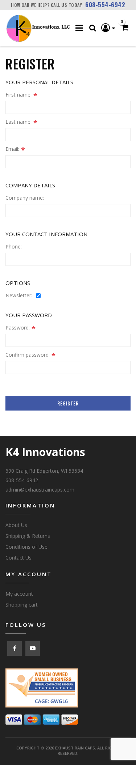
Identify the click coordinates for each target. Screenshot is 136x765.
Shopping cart (21, 604)
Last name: (18, 121)
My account (19, 593)
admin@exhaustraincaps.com (39, 489)
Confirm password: (27, 354)
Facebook (14, 648)
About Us (16, 525)
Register (68, 403)
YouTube (32, 648)
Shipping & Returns (27, 535)
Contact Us (18, 557)
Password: (17, 327)
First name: (18, 94)
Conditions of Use (26, 546)
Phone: (13, 246)
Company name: (24, 197)
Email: (12, 149)
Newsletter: (18, 295)
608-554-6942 (105, 4)
